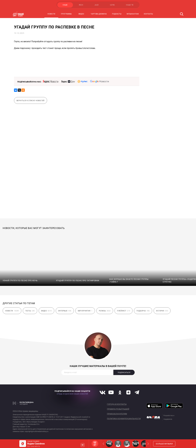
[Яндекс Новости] (50, 81)
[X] (19, 90)
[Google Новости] (99, 81)
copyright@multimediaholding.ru (36, 431)
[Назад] (103, 443)
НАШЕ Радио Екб (126, 443)
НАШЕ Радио (95, 443)
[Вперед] (147, 443)
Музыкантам (133, 14)
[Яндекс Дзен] (68, 81)
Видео (81, 14)
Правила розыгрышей (118, 409)
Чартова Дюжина (99, 14)
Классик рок (135, 443)
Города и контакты (117, 404)
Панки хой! (144, 443)
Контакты (148, 14)
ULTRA (112, 5)
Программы (66, 14)
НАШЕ (65, 5)
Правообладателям (117, 414)
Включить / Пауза (22, 443)
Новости (51, 14)
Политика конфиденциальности (124, 419)
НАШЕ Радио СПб (118, 443)
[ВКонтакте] (15, 90)
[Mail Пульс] (82, 81)
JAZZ (97, 5)
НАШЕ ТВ (129, 5)
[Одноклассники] (23, 90)
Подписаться (124, 372)
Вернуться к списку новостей (31, 101)
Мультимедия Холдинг (23, 403)
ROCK (81, 5)
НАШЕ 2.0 (109, 443)
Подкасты (116, 14)
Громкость (82, 445)
